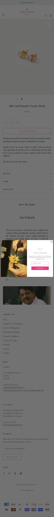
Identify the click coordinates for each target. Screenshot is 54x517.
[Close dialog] (51, 242)
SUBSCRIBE (40, 268)
